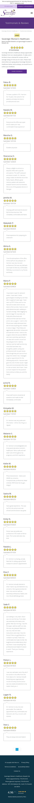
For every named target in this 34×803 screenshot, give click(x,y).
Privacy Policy (25, 762)
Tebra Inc (16, 762)
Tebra (24, 796)
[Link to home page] (11, 13)
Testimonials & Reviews (26, 31)
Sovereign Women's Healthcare (10, 31)
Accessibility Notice (23, 767)
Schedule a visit (19, 3)
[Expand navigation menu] (32, 13)
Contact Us (17, 771)
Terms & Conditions (10, 767)
